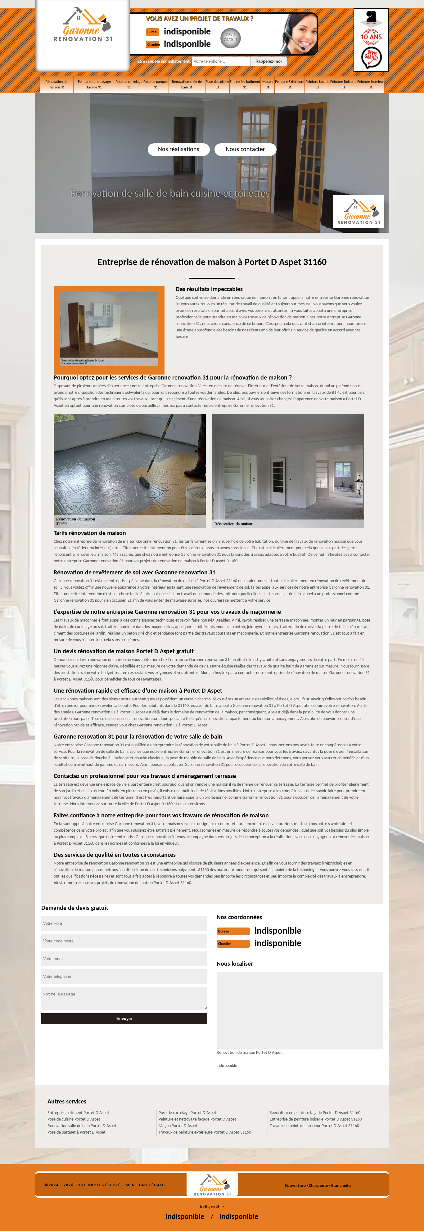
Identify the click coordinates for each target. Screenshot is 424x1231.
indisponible (187, 32)
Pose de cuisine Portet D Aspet (73, 1119)
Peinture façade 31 (317, 84)
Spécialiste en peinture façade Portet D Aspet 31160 (315, 1113)
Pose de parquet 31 (155, 84)
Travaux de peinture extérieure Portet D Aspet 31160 (205, 1132)
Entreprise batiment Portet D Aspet (78, 1113)
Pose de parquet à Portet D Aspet (76, 1132)
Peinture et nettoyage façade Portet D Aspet (197, 1119)
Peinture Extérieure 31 (289, 84)
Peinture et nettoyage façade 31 (94, 84)
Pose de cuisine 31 (217, 84)
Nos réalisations (178, 149)
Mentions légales (146, 1185)
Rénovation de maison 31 (56, 84)
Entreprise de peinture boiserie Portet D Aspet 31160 (316, 1119)
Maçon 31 (267, 84)
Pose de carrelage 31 (128, 84)
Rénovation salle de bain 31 (187, 84)
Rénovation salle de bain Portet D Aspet (81, 1126)
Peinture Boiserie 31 (343, 84)
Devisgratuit (230, 37)
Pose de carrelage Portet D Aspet (187, 1113)
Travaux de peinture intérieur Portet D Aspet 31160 (314, 1126)
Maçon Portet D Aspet (178, 1126)
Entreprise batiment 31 (245, 84)
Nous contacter (245, 149)
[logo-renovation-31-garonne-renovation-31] (212, 1185)
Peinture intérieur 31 (370, 84)
